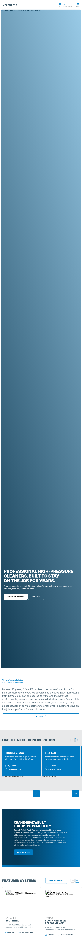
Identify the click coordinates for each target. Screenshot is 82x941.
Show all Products (56, 881)
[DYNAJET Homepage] (9, 5)
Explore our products (15, 597)
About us (39, 716)
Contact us (36, 597)
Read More (21, 852)
